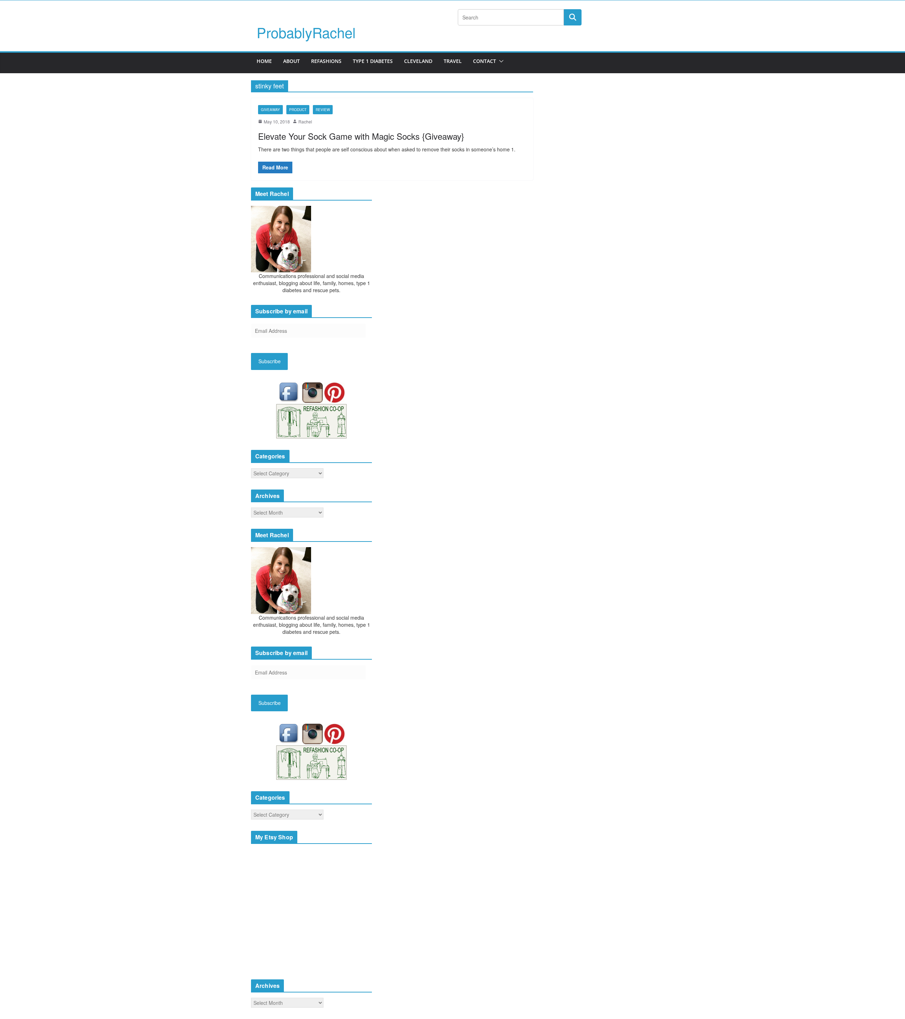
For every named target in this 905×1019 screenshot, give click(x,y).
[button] (500, 61)
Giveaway (270, 109)
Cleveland (418, 61)
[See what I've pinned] (334, 391)
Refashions (326, 61)
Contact (484, 61)
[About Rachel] (281, 238)
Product (297, 109)
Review (323, 109)
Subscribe (269, 361)
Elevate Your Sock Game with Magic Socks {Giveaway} (361, 136)
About (291, 61)
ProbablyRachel (306, 32)
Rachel (305, 121)
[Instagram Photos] (313, 391)
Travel (453, 61)
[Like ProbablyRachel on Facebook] (290, 391)
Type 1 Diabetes (373, 61)
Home (264, 61)
